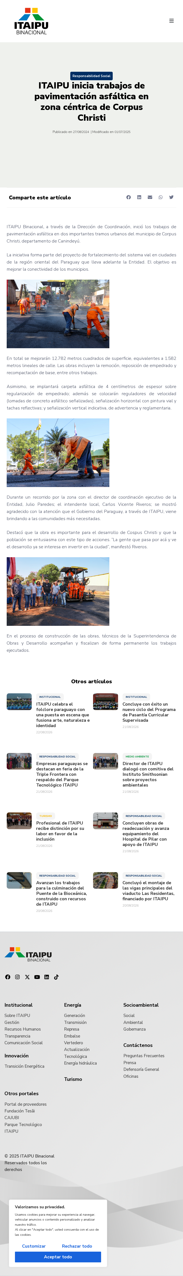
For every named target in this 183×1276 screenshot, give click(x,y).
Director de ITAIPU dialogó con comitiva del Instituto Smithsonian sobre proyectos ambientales (148, 774)
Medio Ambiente (137, 756)
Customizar (34, 1246)
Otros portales (21, 1093)
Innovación (16, 1055)
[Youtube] (37, 977)
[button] (171, 21)
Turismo (45, 816)
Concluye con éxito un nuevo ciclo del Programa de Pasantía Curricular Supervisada (149, 712)
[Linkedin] (47, 977)
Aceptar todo (58, 1257)
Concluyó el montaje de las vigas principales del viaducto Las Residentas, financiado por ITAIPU (149, 891)
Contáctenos (138, 1045)
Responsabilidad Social (91, 76)
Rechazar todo (77, 1246)
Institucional (50, 697)
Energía (72, 1005)
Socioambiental (141, 1005)
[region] (58, 1233)
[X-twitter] (27, 977)
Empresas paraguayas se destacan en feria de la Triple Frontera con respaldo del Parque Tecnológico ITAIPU (62, 774)
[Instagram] (18, 977)
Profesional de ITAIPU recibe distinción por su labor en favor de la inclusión (60, 831)
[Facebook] (8, 977)
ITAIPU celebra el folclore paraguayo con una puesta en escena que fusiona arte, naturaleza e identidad (63, 715)
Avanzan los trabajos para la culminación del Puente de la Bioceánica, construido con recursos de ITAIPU (61, 893)
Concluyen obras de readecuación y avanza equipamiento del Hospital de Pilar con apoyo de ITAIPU (146, 833)
